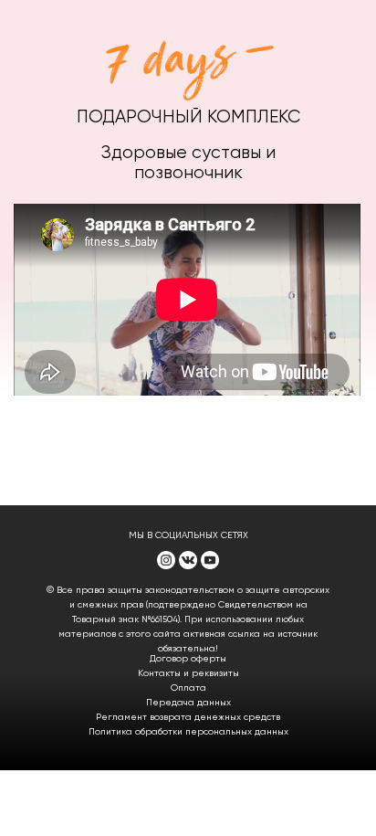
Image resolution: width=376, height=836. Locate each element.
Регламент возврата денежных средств (188, 717)
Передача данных (188, 702)
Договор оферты (188, 658)
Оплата (188, 688)
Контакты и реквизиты (188, 673)
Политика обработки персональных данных (188, 731)
